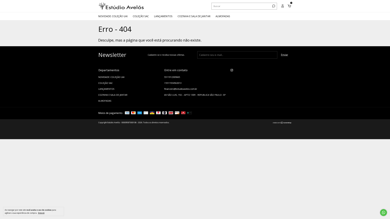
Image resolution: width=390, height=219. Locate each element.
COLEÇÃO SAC (141, 16)
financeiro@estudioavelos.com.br (180, 88)
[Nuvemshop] (282, 123)
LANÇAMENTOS (163, 16)
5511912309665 (172, 77)
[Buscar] (273, 6)
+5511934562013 (172, 83)
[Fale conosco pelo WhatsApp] (383, 212)
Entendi (41, 213)
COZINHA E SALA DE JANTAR (194, 16)
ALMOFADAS (223, 16)
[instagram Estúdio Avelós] (231, 70)
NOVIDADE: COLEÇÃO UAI (113, 16)
